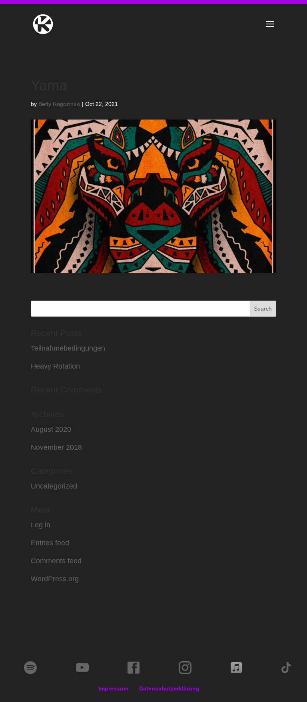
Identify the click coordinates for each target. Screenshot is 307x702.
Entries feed (50, 543)
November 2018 (56, 447)
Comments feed (56, 561)
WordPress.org (55, 579)
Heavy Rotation (55, 366)
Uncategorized (54, 486)
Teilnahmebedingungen (68, 348)
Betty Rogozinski (59, 104)
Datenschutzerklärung (169, 688)
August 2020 (51, 429)
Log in (40, 525)
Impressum (113, 688)
